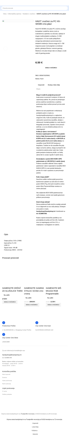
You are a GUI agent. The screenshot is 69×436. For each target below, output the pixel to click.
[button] (51, 200)
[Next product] (8, 17)
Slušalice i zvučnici (29, 14)
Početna (4, 14)
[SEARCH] (68, 7)
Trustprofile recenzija (32, 419)
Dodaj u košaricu (51, 67)
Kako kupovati (6, 374)
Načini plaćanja (6, 383)
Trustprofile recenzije (27, 414)
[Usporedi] (4, 284)
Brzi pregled (9, 284)
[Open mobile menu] (2, 3)
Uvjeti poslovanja (7, 380)
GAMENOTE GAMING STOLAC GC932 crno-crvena (34, 291)
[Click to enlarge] (5, 48)
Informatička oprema (14, 14)
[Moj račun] (67, 3)
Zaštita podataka (7, 394)
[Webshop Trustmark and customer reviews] (8, 407)
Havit (41, 79)
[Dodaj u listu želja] (14, 284)
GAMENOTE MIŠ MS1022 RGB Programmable (53, 291)
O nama (4, 391)
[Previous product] (4, 17)
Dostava (4, 377)
